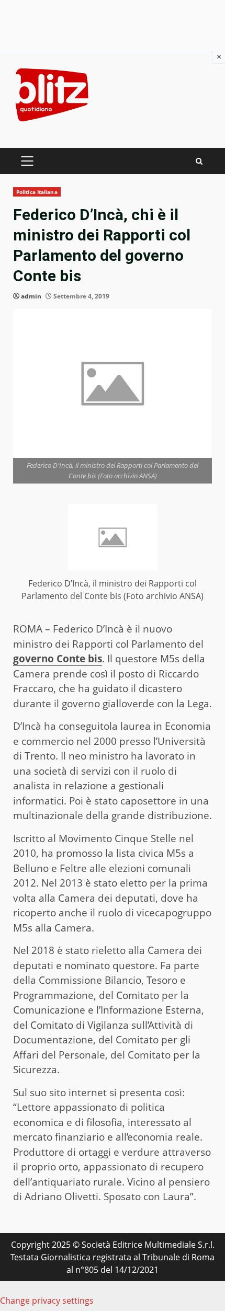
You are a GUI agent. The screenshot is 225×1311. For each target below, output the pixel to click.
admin (31, 296)
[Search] (199, 161)
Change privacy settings (47, 1300)
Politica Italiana (37, 192)
